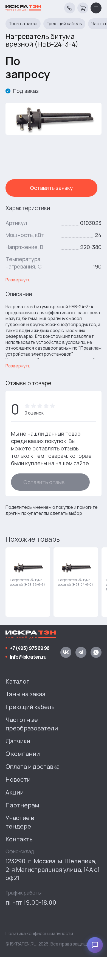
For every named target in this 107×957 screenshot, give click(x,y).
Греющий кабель (64, 24)
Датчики (17, 741)
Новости (17, 779)
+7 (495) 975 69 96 (29, 648)
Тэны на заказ (23, 24)
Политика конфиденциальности (39, 933)
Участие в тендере (19, 822)
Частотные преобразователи (31, 724)
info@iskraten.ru (28, 656)
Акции (14, 792)
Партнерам (22, 805)
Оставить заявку (51, 188)
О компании (22, 754)
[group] (27, 582)
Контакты (19, 839)
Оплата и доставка (32, 766)
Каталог (17, 681)
